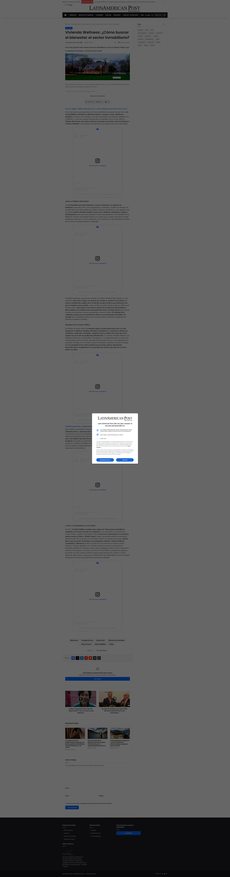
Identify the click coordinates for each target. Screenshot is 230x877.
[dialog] (115, 438)
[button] (115, 438)
